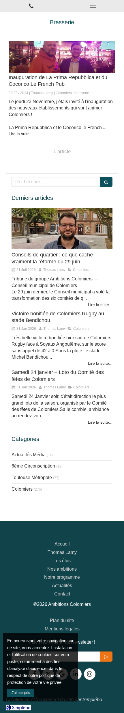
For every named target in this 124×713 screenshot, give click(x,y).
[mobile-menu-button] (93, 6)
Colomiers (22, 489)
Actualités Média (29, 454)
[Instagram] (89, 674)
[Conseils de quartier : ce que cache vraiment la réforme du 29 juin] (62, 228)
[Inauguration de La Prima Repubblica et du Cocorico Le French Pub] (62, 57)
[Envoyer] (106, 656)
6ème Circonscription (33, 465)
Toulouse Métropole (32, 477)
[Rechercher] (106, 182)
